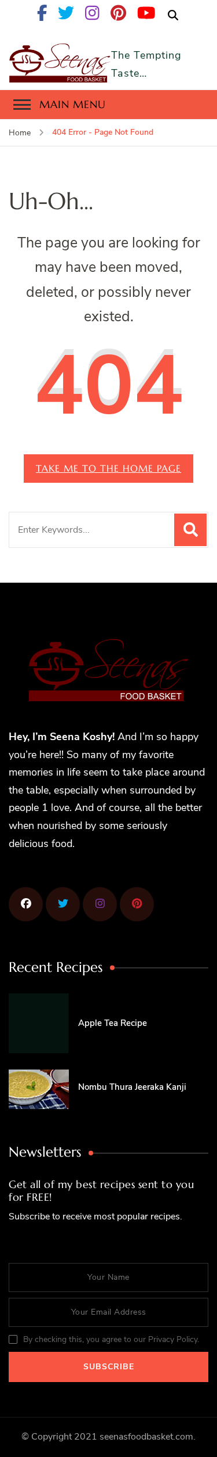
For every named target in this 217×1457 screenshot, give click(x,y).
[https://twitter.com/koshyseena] (63, 904)
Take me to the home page (108, 468)
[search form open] (173, 15)
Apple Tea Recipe (112, 1023)
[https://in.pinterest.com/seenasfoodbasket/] (26, 904)
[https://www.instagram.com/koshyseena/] (100, 904)
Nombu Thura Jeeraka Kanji (132, 1087)
